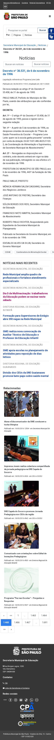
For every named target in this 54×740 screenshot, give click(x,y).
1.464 (44, 615)
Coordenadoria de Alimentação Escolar (31, 252)
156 (6, 683)
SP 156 (48, 3)
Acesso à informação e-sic (11, 3)
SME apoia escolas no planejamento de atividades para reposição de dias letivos (25, 353)
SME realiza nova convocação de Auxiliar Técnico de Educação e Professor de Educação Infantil (22, 334)
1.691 (44, 622)
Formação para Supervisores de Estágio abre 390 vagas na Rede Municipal (26, 317)
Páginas (17, 35)
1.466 (17, 622)
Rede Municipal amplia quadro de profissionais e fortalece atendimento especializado (24, 278)
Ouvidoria (25, 3)
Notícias (28, 35)
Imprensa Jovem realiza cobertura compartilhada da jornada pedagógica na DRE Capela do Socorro (27, 469)
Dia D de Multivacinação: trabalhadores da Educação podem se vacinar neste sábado (25, 296)
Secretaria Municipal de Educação (19, 45)
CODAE (8, 252)
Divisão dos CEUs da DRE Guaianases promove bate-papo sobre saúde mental (26, 374)
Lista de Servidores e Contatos (17, 688)
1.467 (27, 622)
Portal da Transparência (37, 3)
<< (11, 615)
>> (4, 629)
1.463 (33, 615)
